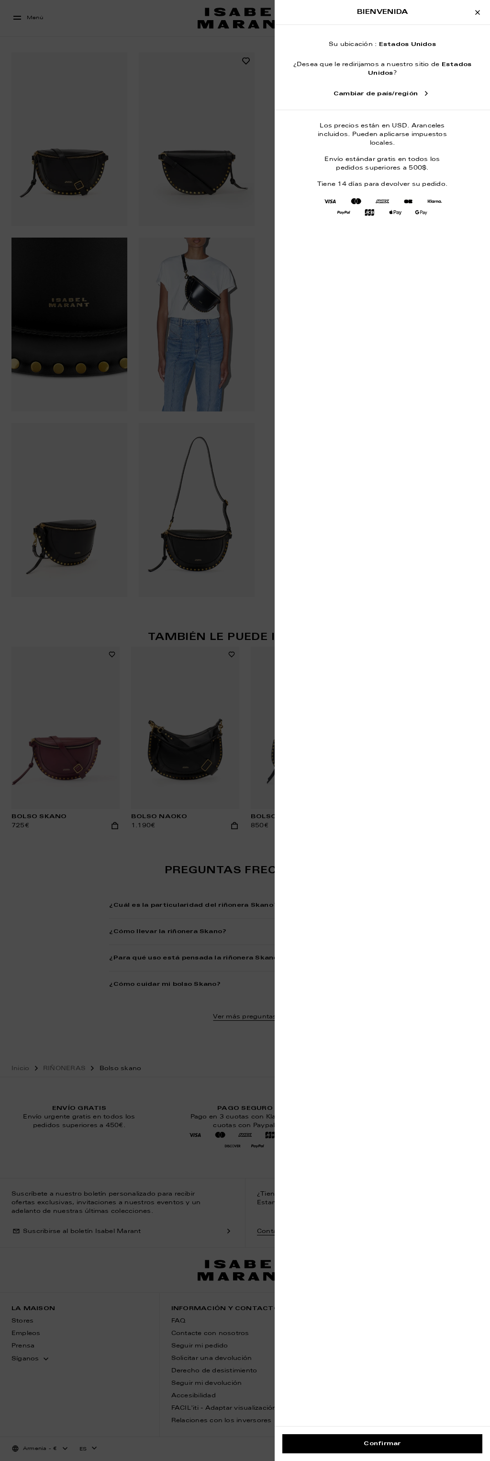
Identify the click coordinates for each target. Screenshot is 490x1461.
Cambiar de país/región (376, 94)
